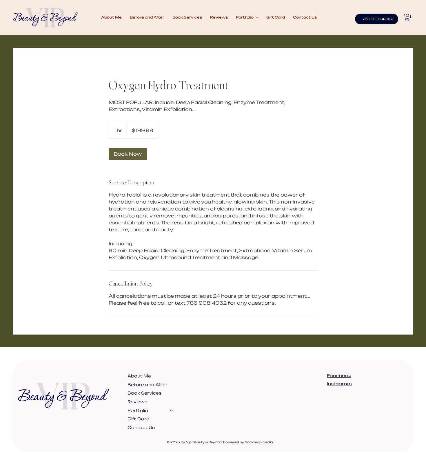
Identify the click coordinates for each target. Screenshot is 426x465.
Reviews (137, 401)
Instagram (339, 383)
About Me (139, 375)
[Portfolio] (171, 410)
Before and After (148, 384)
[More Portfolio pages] (256, 17)
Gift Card (139, 418)
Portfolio (138, 410)
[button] (407, 17)
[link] (128, 154)
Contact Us (141, 427)
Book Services (144, 392)
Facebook (339, 375)
